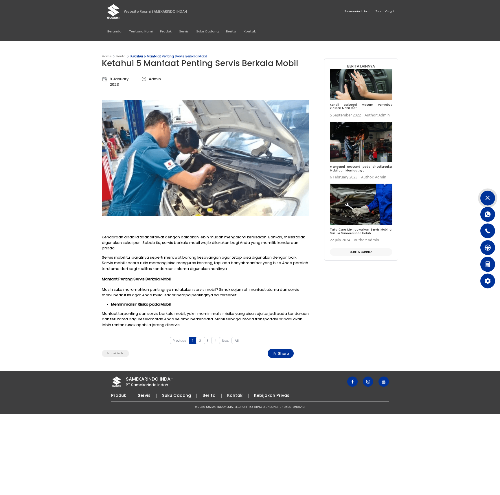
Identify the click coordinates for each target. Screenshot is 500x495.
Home (106, 56)
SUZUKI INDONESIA (219, 407)
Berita (231, 31)
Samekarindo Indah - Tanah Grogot (369, 11)
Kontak (250, 31)
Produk (166, 31)
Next (225, 340)
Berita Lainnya (361, 252)
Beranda (114, 31)
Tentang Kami (141, 31)
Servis (184, 31)
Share (283, 353)
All (237, 340)
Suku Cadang (207, 31)
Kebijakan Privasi (272, 395)
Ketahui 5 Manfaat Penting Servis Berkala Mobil (168, 56)
